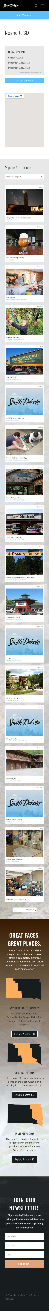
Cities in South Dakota (24, 80)
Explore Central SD (24, 1095)
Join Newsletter (24, 15)
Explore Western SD (24, 1034)
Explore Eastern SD (24, 1159)
